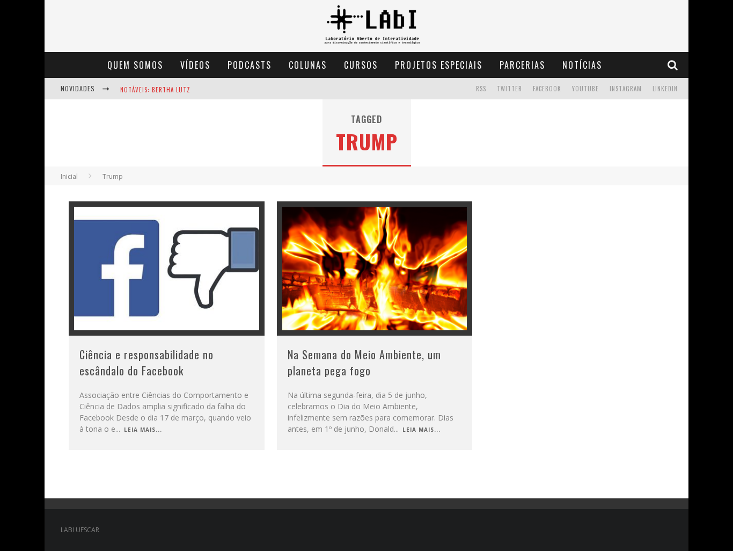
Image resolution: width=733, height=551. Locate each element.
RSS (481, 88)
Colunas (308, 65)
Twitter (509, 88)
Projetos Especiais (438, 65)
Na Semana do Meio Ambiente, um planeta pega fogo (364, 362)
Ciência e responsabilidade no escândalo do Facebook (146, 362)
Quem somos (135, 65)
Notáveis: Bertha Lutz (155, 89)
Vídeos (195, 65)
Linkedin (665, 88)
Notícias (582, 65)
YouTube (585, 88)
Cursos (361, 65)
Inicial (69, 176)
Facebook (547, 88)
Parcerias (522, 65)
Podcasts (250, 65)
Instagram (626, 88)
